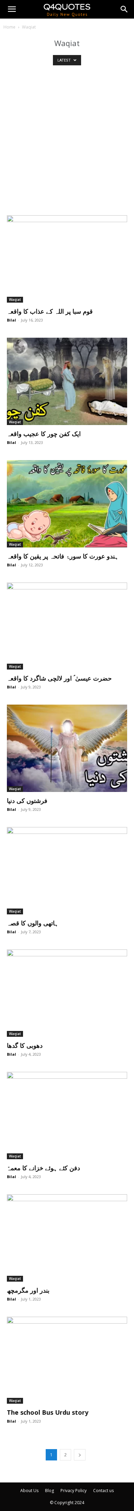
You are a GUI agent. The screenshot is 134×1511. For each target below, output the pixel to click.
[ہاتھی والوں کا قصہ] (67, 870)
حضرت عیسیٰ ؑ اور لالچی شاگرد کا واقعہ (59, 678)
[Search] (124, 9)
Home (9, 27)
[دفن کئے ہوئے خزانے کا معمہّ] (67, 1115)
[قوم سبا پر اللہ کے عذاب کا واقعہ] (67, 259)
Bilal (11, 320)
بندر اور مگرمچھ (28, 1290)
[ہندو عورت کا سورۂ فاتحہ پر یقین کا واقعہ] (67, 503)
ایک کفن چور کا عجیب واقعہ (44, 434)
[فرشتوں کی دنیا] (67, 748)
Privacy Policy (73, 1490)
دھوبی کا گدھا (25, 1045)
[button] (12, 9)
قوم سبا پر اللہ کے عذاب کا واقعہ (50, 311)
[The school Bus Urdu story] (67, 1360)
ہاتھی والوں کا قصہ (32, 923)
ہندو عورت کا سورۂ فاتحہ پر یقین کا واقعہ (63, 556)
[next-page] (80, 1454)
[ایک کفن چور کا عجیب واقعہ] (67, 381)
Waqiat (15, 299)
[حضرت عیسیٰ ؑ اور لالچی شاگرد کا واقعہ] (67, 626)
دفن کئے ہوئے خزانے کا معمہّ (43, 1168)
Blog (49, 1490)
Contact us (103, 1490)
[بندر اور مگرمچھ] (67, 1238)
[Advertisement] (67, 145)
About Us (29, 1490)
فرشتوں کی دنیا (27, 800)
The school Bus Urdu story (47, 1412)
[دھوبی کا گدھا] (67, 993)
